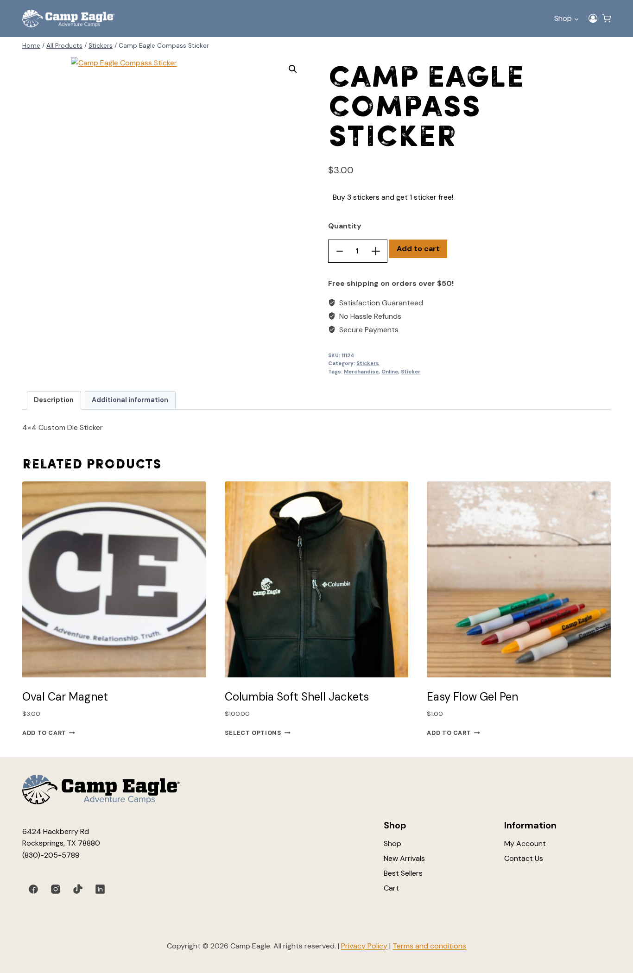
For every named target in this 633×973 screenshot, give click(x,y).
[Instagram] (55, 889)
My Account (525, 843)
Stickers (367, 363)
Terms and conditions (429, 946)
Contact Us (523, 858)
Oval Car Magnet (65, 696)
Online (389, 371)
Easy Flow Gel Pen (472, 696)
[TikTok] (78, 889)
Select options (253, 733)
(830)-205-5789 (51, 855)
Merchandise (361, 371)
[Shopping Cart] (606, 18)
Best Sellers (403, 873)
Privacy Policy (364, 946)
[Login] (593, 18)
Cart (391, 888)
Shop (392, 843)
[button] (293, 69)
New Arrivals (404, 858)
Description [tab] (54, 400)
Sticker (410, 371)
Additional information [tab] (130, 400)
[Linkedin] (100, 889)
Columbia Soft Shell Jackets (297, 696)
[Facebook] (33, 889)
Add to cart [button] (44, 733)
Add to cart (418, 248)
